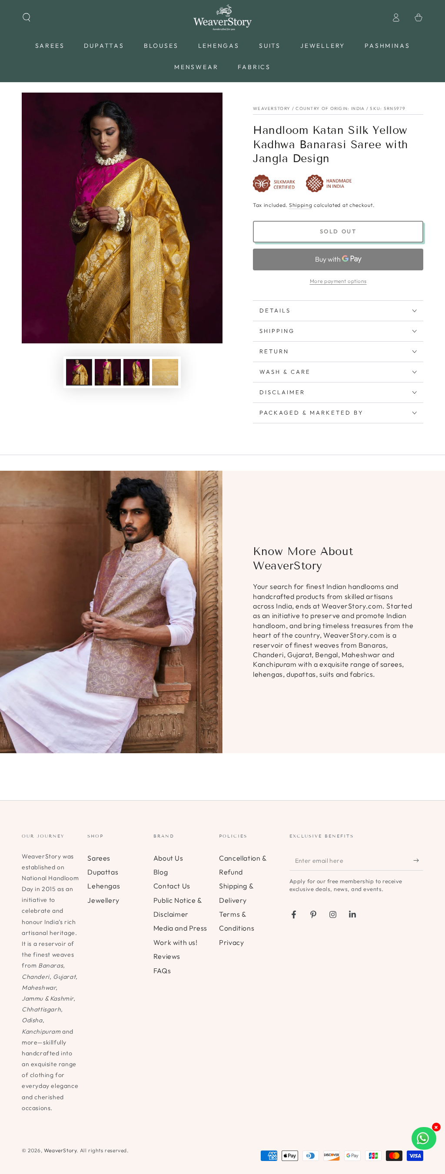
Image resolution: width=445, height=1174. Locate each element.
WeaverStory (60, 1150)
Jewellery (103, 900)
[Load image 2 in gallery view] (108, 372)
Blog (160, 872)
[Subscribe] (418, 860)
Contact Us (171, 885)
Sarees (98, 858)
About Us (168, 858)
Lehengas (103, 885)
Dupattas (102, 872)
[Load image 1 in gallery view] (79, 372)
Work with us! (175, 942)
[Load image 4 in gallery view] (165, 372)
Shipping (300, 205)
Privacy (231, 942)
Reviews (166, 956)
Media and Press (180, 928)
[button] (26, 17)
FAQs (162, 970)
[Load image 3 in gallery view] (136, 372)
